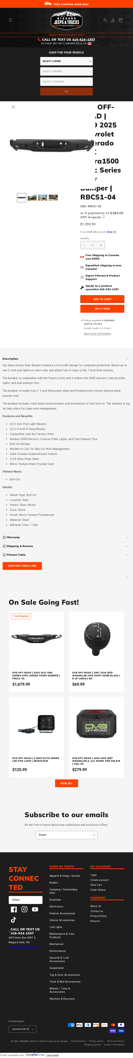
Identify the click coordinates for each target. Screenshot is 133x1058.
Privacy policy (96, 1041)
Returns (95, 921)
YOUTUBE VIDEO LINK (22, 565)
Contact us (96, 911)
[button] (10, 20)
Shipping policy (92, 1045)
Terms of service (115, 1041)
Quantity (84, 238)
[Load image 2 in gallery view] (32, 197)
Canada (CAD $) (20, 1029)
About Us (95, 906)
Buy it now (102, 308)
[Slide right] (62, 197)
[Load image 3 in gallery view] (42, 197)
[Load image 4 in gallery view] (53, 197)
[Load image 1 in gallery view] (21, 197)
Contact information (114, 1045)
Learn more (52, 1055)
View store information (97, 333)
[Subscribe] (93, 835)
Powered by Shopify (57, 1041)
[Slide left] (12, 197)
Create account (99, 880)
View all (66, 783)
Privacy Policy (98, 916)
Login (93, 875)
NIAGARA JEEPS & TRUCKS (33, 1041)
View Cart (96, 884)
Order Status (98, 889)
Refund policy (78, 1041)
